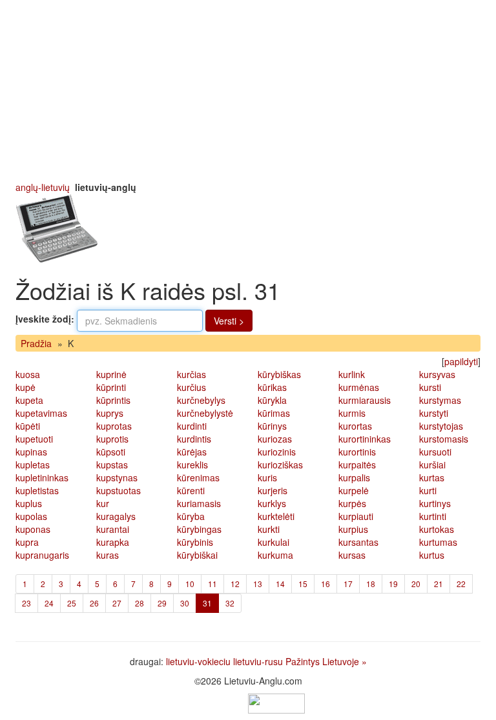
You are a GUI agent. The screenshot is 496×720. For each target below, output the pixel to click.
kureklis (192, 464)
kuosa (28, 374)
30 (184, 602)
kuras (107, 554)
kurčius (191, 387)
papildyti (461, 361)
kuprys (109, 412)
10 (189, 583)
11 (212, 583)
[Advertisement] (248, 90)
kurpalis (354, 477)
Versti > (229, 320)
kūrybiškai (197, 554)
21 (438, 583)
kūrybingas (199, 529)
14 (280, 583)
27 (116, 602)
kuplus (29, 503)
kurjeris (272, 490)
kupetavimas (41, 412)
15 (302, 583)
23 (26, 602)
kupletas (33, 464)
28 (139, 602)
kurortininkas (364, 438)
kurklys (272, 503)
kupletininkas (42, 477)
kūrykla (272, 400)
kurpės (352, 503)
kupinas (31, 451)
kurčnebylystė (205, 412)
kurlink (351, 374)
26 (94, 602)
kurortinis (357, 451)
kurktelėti (276, 516)
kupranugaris (42, 554)
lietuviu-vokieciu (198, 661)
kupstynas (117, 477)
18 (370, 583)
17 (348, 583)
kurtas (431, 477)
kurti (428, 490)
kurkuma (275, 554)
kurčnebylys (201, 400)
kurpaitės (357, 464)
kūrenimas (198, 477)
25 (71, 602)
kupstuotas (118, 490)
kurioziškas (280, 464)
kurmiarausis (364, 400)
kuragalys (116, 516)
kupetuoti (34, 438)
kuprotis (112, 438)
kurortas (355, 425)
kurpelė (353, 490)
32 (229, 602)
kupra (27, 541)
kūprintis (113, 400)
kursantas (358, 541)
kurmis (352, 412)
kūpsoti (110, 451)
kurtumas (438, 541)
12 (235, 583)
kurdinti (192, 425)
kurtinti (432, 516)
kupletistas (37, 490)
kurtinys (435, 503)
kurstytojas (441, 425)
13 (257, 583)
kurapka (112, 541)
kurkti (269, 529)
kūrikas (272, 387)
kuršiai (432, 464)
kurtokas (436, 529)
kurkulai (273, 541)
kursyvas (437, 374)
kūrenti (191, 490)
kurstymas (440, 400)
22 (461, 583)
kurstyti (433, 412)
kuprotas (114, 425)
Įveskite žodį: (45, 318)
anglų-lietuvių (43, 187)
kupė (26, 387)
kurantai (112, 529)
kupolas (31, 516)
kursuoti (435, 451)
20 (415, 583)
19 (393, 583)
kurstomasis (443, 438)
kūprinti (111, 387)
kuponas (33, 529)
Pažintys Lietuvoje (322, 661)
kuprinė (111, 374)
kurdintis (194, 438)
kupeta (29, 400)
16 (325, 583)
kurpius (353, 529)
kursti (430, 387)
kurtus (431, 554)
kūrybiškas (279, 374)
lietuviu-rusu (258, 661)
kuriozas (275, 438)
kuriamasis (199, 503)
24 (49, 602)
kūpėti (28, 425)
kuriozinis (277, 451)
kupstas (112, 464)
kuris (267, 477)
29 (162, 602)
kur (102, 503)
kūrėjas (192, 451)
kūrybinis (195, 541)
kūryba (191, 516)
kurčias (191, 374)
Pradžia (36, 343)
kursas (352, 554)
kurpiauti (355, 516)
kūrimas (274, 412)
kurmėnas (358, 387)
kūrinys (272, 425)
